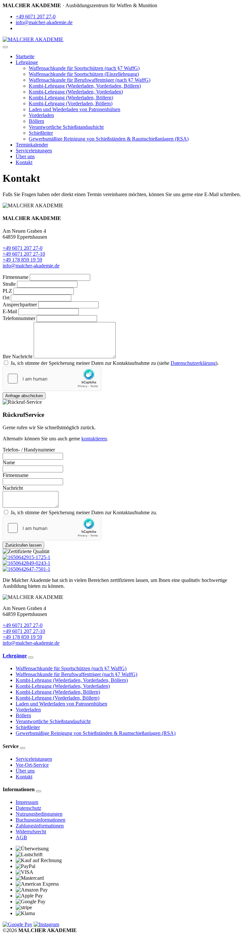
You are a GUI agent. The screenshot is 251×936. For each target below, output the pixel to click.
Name (9, 462)
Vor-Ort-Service (32, 765)
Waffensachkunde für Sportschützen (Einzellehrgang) (84, 74)
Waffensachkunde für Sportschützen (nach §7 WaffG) (84, 68)
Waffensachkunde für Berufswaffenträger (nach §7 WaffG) (89, 80)
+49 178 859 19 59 (22, 260)
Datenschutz (28, 808)
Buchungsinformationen (40, 820)
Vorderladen (41, 115)
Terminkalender (32, 144)
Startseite (25, 56)
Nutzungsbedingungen (39, 814)
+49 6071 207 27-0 (36, 16)
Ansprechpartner (20, 304)
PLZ (7, 291)
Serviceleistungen (34, 150)
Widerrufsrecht (31, 831)
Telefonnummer (19, 318)
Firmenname (15, 277)
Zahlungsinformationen (40, 825)
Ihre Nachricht (17, 356)
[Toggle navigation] (5, 47)
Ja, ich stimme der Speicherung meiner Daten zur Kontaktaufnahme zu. (83, 512)
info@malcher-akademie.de (44, 22)
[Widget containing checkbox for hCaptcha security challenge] (52, 378)
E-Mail (10, 311)
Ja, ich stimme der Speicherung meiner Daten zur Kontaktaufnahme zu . (114, 363)
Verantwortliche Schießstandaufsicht (66, 127)
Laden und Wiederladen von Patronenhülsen (74, 109)
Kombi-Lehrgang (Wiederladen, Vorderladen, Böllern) (85, 86)
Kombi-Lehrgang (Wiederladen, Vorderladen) (76, 91)
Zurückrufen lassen (23, 545)
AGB (21, 837)
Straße (9, 284)
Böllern (36, 121)
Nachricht (13, 488)
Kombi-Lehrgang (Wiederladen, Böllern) (71, 97)
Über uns (25, 156)
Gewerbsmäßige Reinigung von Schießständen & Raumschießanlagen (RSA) (109, 139)
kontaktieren (94, 438)
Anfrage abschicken (24, 395)
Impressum (27, 802)
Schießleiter (41, 133)
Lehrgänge (27, 62)
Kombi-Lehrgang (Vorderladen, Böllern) (70, 103)
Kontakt (24, 162)
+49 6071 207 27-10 (24, 254)
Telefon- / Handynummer (29, 449)
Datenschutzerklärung (193, 363)
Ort (6, 297)
